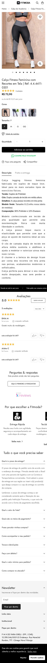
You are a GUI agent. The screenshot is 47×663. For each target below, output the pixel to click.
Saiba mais (16, 441)
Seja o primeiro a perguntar (23, 383)
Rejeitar (23, 657)
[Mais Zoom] (40, 64)
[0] (42, 3)
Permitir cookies (37, 657)
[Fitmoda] (23, 2)
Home (4, 8)
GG (25, 127)
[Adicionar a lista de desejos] (40, 17)
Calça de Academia (18, 8)
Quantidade (7, 141)
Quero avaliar (38, 300)
